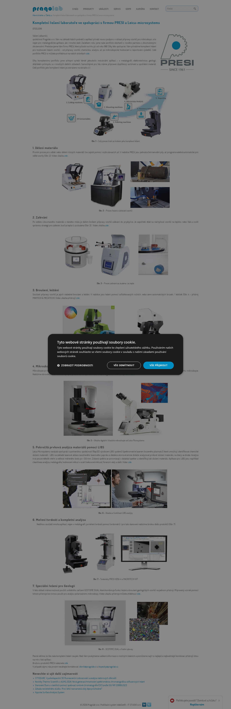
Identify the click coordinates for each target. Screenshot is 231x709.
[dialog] (115, 354)
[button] (75, 365)
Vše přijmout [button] (158, 365)
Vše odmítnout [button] (124, 365)
